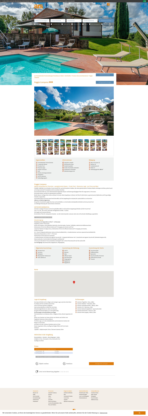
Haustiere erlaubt (46, 24)
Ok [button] (139, 413)
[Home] (42, 6)
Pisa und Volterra (52, 404)
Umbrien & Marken (68, 392)
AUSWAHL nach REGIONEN (42, 12)
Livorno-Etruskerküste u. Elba (55, 403)
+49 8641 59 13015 (63, 5)
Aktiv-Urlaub (94, 394)
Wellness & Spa (94, 399)
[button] (42, 20)
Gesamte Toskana (52, 392)
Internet (86, 24)
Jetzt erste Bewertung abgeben (49, 372)
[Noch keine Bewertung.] (64, 372)
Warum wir (35, 392)
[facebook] (108, 4)
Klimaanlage (106, 24)
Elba (65, 394)
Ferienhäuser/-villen (83, 392)
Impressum (35, 401)
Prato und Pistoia (52, 401)
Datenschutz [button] (103, 413)
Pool (37, 24)
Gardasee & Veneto (68, 396)
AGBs (34, 394)
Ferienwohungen (83, 394)
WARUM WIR (75, 12)
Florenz (50, 394)
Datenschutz (36, 399)
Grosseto (50, 399)
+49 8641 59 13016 (63, 6)
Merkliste (80, 4)
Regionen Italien (68, 391)
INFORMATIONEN (96, 12)
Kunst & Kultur (94, 398)
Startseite (35, 391)
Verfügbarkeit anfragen (104, 82)
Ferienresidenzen (83, 398)
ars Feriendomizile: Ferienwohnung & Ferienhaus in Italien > (49, 76)
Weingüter (93, 396)
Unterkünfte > (68, 76)
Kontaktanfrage (36, 398)
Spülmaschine (67, 24)
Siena (49, 396)
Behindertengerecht (95, 24)
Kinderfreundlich (56, 24)
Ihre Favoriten (36, 396)
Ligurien (65, 399)
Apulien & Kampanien (69, 401)
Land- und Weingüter (84, 396)
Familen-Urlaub (94, 392)
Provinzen (51, 391)
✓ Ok (144, 1)
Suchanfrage (96, 4)
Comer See (66, 398)
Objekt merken (44, 364)
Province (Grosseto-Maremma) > (80, 76)
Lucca (49, 398)
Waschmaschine (77, 24)
